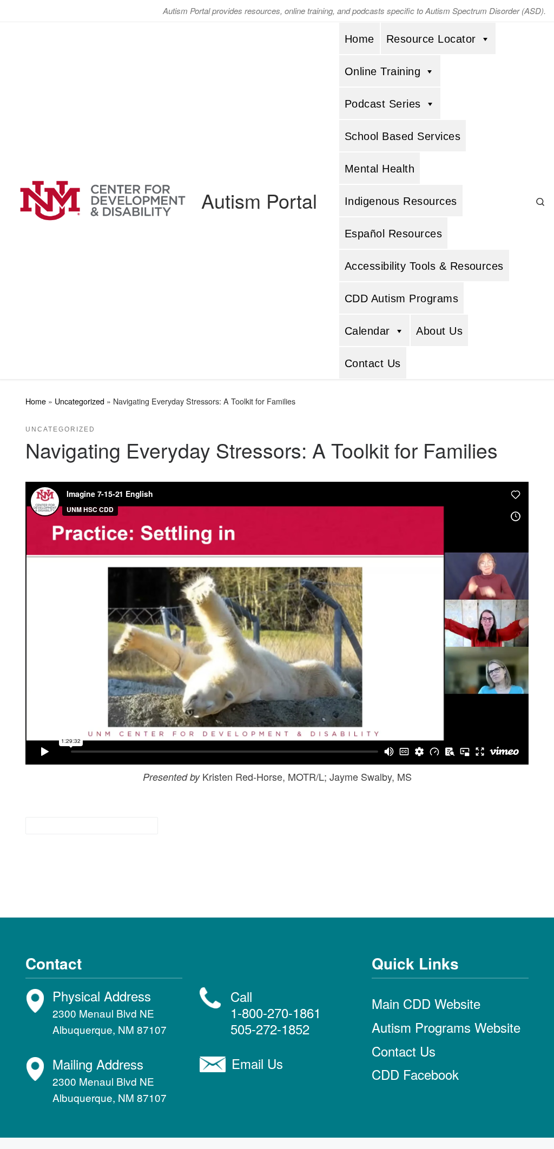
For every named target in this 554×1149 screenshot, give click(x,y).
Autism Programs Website (446, 1027)
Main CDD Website (426, 1003)
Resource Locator (431, 39)
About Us (439, 331)
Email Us (257, 1063)
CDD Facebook (415, 1074)
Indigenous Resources (401, 201)
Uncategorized (79, 401)
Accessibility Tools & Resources (424, 266)
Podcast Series (383, 104)
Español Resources (393, 234)
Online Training (382, 71)
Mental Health (379, 169)
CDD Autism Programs (401, 298)
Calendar (367, 331)
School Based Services (402, 136)
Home (359, 39)
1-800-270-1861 (275, 1012)
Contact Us (373, 363)
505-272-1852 (269, 1028)
